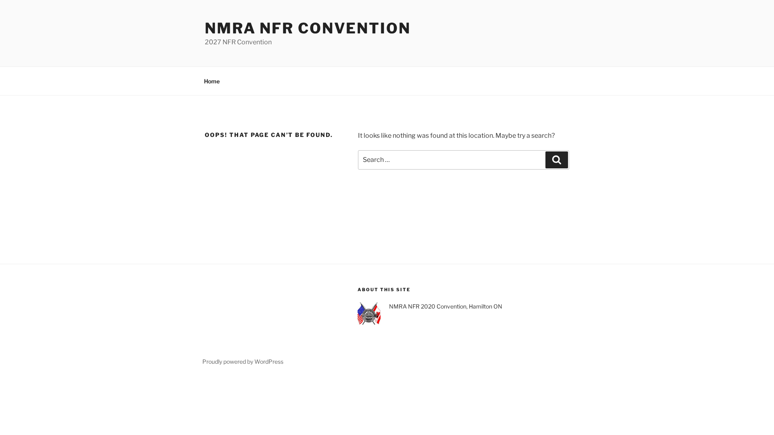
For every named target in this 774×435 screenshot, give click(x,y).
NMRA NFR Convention (308, 28)
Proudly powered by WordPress (242, 361)
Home (212, 81)
